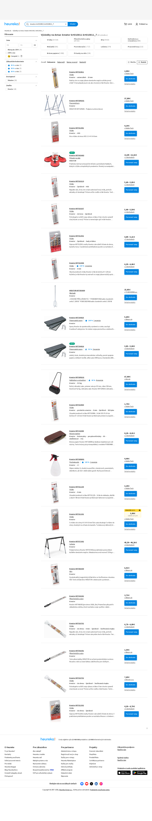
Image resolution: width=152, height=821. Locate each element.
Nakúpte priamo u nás (40, 760)
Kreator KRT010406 (76, 263)
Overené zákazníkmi (96, 751)
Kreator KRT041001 (76, 651)
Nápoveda (64, 776)
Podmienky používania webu (100, 790)
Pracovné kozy (74, 103)
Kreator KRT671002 (76, 541)
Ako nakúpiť (37, 751)
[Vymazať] (66, 24)
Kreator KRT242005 (76, 431)
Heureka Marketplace (68, 760)
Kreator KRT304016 (76, 346)
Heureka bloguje (10, 767)
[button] (11, 45)
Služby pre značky (67, 764)
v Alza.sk (127, 379)
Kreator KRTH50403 (76, 155)
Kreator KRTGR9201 (76, 101)
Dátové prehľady (67, 767)
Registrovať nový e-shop (69, 754)
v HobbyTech (129, 74)
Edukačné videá (66, 773)
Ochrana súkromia (39, 767)
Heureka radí (37, 757)
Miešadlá (72, 293)
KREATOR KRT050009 (77, 290)
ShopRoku (92, 754)
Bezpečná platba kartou (41, 770)
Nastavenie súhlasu (39, 764)
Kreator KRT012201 (76, 514)
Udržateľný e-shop (95, 767)
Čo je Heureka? (10, 751)
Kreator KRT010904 (76, 405)
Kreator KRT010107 (76, 209)
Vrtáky (71, 75)
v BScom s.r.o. (129, 680)
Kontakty (8, 754)
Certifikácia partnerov (96, 760)
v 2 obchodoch (129, 157)
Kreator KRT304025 (76, 318)
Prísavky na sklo (74, 158)
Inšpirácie (92, 764)
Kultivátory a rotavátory (77, 380)
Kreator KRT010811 (76, 72)
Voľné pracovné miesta (12, 760)
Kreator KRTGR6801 (76, 459)
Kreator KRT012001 (76, 128)
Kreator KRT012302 (76, 705)
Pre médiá (8, 764)
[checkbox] (6, 50)
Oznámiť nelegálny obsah (13, 773)
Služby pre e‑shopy (67, 757)
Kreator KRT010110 (76, 181)
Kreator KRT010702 (76, 678)
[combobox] (46, 24)
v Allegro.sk (128, 319)
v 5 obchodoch (129, 239)
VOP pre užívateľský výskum (42, 773)
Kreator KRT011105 (76, 487)
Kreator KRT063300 (76, 569)
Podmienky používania (12, 757)
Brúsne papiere (74, 434)
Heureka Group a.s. (65, 790)
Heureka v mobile (39, 754)
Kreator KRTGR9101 (76, 377)
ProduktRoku (93, 757)
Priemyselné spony (76, 320)
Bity (70, 571)
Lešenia (72, 544)
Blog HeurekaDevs (11, 770)
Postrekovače (74, 462)
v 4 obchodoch (129, 349)
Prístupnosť (9, 776)
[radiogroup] (21, 68)
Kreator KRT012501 (76, 236)
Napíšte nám (121, 750)
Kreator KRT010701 (76, 623)
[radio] (6, 65)
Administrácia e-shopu (68, 751)
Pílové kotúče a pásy (76, 599)
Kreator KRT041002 (76, 596)
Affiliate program (66, 770)
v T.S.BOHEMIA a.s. (130, 292)
